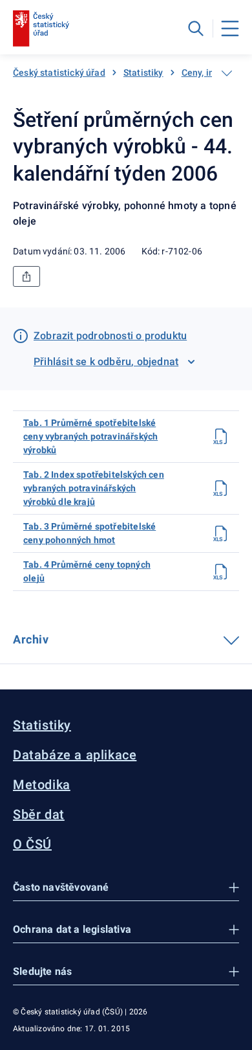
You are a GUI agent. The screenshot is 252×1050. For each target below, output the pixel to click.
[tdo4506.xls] (221, 572)
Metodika (41, 784)
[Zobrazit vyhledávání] (196, 28)
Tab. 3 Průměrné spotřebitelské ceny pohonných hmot (89, 533)
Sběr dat (39, 814)
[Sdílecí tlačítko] (26, 276)
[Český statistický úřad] (41, 28)
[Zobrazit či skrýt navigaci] (227, 73)
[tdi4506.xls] (221, 488)
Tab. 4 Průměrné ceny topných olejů (87, 571)
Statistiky (143, 72)
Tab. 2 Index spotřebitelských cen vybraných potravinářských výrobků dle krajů (93, 488)
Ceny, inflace (208, 72)
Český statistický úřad (59, 72)
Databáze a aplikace (74, 755)
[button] (126, 888)
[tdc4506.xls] (221, 436)
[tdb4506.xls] (221, 533)
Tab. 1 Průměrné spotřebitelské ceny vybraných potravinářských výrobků (90, 436)
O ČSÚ (32, 844)
